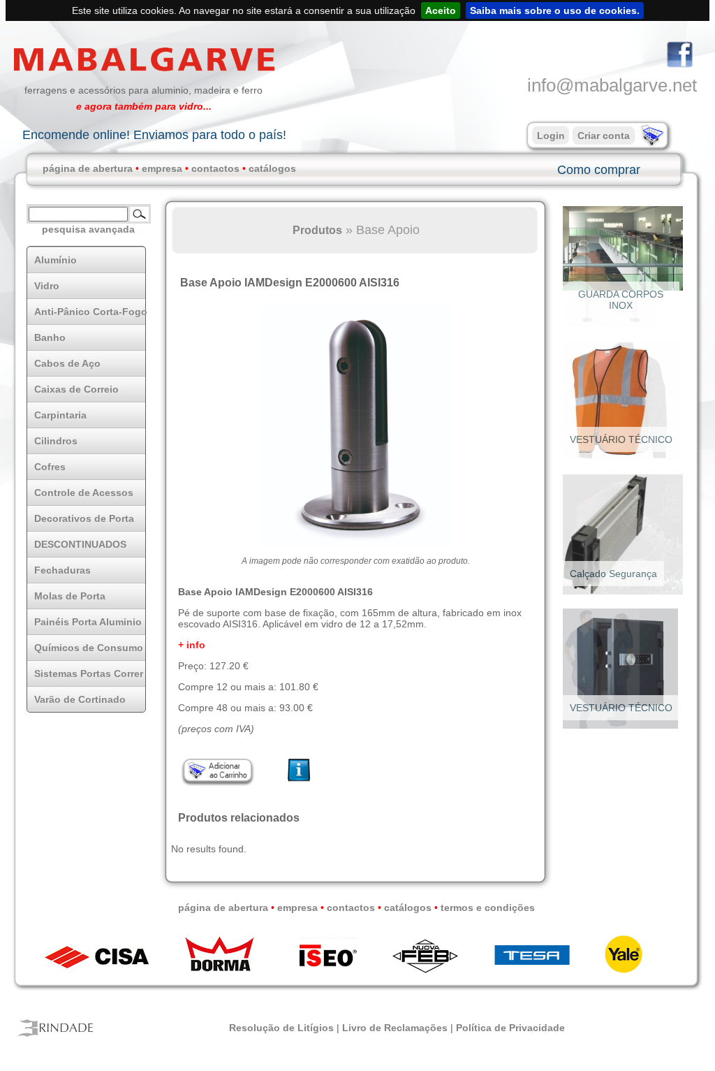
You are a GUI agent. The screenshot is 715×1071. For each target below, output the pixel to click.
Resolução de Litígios (281, 1027)
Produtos (317, 230)
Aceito (440, 10)
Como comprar (598, 170)
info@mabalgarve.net (612, 85)
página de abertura (88, 168)
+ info (191, 644)
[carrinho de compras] (651, 143)
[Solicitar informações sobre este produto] (299, 781)
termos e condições (488, 907)
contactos (215, 168)
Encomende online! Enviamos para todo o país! (154, 135)
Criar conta (603, 135)
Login (551, 135)
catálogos (272, 168)
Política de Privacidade (510, 1027)
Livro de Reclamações (395, 1027)
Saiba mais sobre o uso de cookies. (555, 10)
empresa (162, 168)
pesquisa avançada (88, 229)
